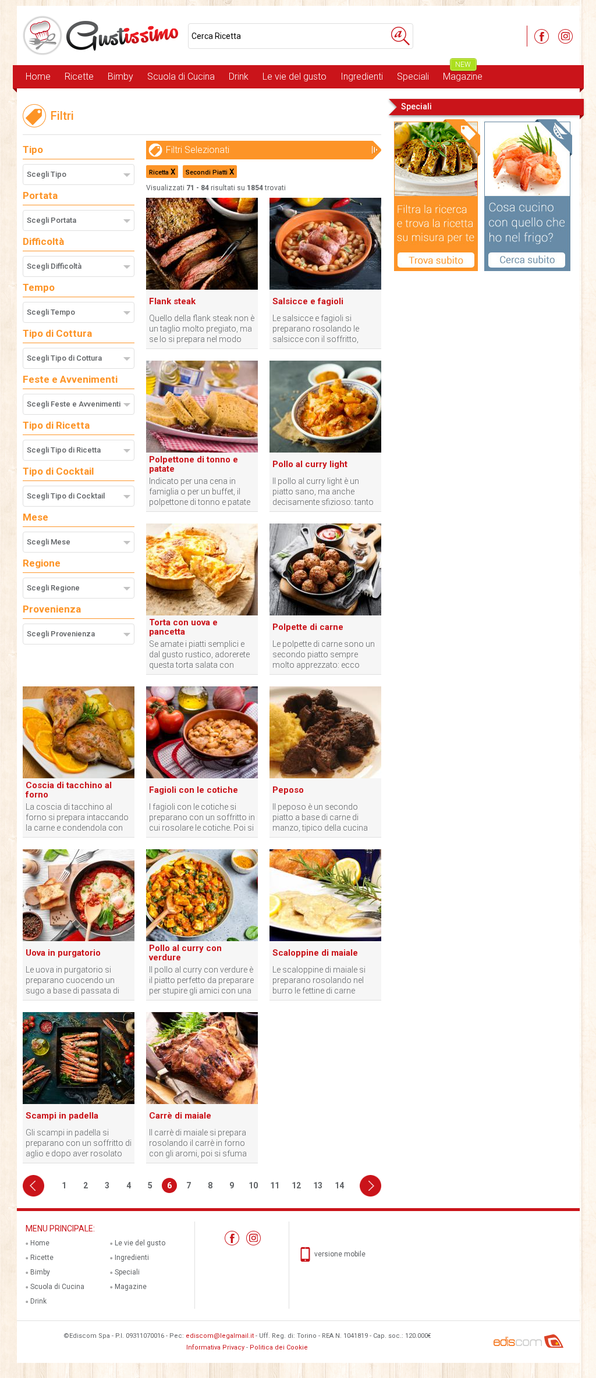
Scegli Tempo (51, 312)
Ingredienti (361, 76)
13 (317, 1185)
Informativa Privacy (215, 1347)
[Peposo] (325, 776)
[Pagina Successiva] (370, 1186)
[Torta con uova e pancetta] (202, 613)
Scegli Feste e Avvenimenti (73, 404)
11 (274, 1185)
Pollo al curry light (309, 464)
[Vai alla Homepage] (102, 35)
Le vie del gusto (294, 76)
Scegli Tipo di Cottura (64, 358)
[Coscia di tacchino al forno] (78, 776)
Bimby (120, 76)
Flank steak (172, 301)
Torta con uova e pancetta (183, 627)
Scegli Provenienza (61, 633)
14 (339, 1185)
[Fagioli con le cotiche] (202, 776)
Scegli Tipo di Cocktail (66, 496)
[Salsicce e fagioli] (325, 287)
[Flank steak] (202, 287)
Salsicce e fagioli (307, 301)
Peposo (288, 790)
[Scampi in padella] (78, 1102)
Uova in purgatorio (63, 953)
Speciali (413, 76)
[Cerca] (400, 36)
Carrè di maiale (180, 1115)
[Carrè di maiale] (202, 1102)
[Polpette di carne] (325, 613)
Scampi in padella (62, 1115)
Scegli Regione (53, 587)
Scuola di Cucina (181, 76)
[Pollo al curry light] (325, 450)
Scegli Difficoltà (54, 266)
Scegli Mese (48, 541)
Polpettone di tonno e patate (193, 464)
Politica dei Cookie (279, 1347)
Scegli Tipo (46, 174)
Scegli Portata (51, 220)
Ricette (79, 76)
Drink (239, 76)
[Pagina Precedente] (33, 1186)
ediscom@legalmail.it (220, 1336)
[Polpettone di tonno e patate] (202, 450)
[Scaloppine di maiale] (325, 939)
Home (38, 76)
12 (296, 1185)
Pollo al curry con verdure (185, 953)
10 (253, 1185)
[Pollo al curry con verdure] (202, 939)
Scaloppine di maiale (315, 953)
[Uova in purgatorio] (78, 939)
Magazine (463, 73)
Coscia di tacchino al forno (69, 790)
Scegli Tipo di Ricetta (64, 450)
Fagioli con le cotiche (193, 790)
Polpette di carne (307, 627)
